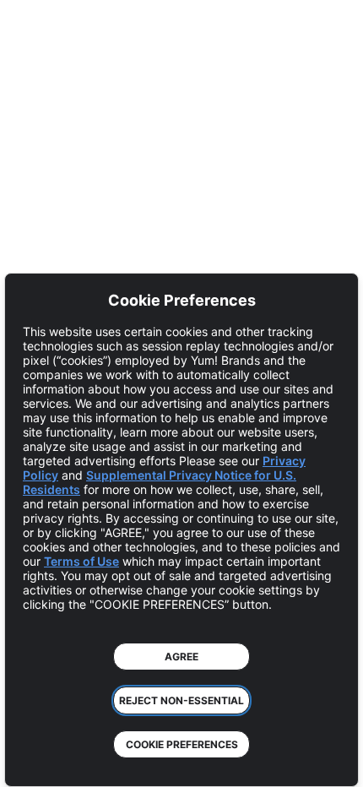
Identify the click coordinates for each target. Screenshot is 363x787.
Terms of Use (81, 561)
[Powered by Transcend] (30, 761)
